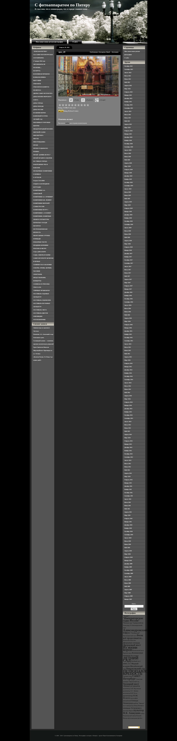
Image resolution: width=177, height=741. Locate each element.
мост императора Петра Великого (133, 705)
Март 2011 (127, 515)
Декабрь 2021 (128, 98)
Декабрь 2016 (128, 292)
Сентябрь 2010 (128, 534)
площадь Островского (132, 708)
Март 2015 (127, 360)
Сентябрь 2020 (128, 147)
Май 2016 (127, 315)
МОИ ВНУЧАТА (38, 135)
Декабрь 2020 (128, 137)
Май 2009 (127, 586)
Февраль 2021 (128, 130)
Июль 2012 (127, 463)
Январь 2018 (128, 250)
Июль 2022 (127, 76)
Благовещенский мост (129, 635)
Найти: (134, 604)
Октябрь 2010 (128, 531)
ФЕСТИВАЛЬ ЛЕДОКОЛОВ (42, 300)
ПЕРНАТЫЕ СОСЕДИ (40, 222)
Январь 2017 (128, 289)
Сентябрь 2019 (128, 185)
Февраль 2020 (128, 169)
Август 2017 (127, 266)
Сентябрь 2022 (128, 69)
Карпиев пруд (127, 653)
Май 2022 (127, 82)
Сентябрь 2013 (128, 418)
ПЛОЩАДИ (37, 239)
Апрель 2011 (128, 512)
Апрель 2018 (128, 240)
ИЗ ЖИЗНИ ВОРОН (39, 112)
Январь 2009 (128, 599)
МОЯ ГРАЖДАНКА (39, 142)
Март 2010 (127, 554)
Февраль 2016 (128, 324)
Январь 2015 (128, 366)
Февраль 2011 (128, 518)
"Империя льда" (128, 623)
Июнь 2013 (127, 428)
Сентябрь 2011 (128, 496)
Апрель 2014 (128, 395)
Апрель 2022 (128, 85)
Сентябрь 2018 (128, 224)
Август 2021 (127, 111)
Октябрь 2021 (128, 105)
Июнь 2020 (127, 156)
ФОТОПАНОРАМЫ (39, 319)
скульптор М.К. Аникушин (133, 711)
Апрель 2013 (128, 434)
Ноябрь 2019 (128, 179)
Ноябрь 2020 (128, 140)
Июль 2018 (127, 231)
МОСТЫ (36, 138)
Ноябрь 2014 (128, 373)
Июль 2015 (127, 347)
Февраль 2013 (128, 441)
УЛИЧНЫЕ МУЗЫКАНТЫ (41, 290)
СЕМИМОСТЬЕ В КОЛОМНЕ (42, 264)
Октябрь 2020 (128, 143)
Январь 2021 (128, 134)
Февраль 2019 (128, 208)
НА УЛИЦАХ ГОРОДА (40, 161)
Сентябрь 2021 (128, 108)
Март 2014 (127, 399)
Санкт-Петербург (132, 677)
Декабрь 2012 (128, 447)
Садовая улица (127, 676)
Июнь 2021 (127, 118)
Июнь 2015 (127, 350)
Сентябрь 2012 (128, 457)
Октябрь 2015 (128, 337)
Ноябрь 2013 (128, 412)
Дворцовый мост (132, 645)
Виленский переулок (129, 640)
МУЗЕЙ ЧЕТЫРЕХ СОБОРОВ (42, 158)
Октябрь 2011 (128, 492)
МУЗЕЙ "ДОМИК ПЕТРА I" (42, 154)
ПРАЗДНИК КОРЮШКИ (40, 245)
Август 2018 (127, 227)
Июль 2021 (127, 114)
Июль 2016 (127, 308)
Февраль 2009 (128, 596)
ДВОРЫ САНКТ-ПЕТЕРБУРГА (42, 93)
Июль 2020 (127, 153)
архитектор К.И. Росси (130, 693)
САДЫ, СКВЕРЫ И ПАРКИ (41, 255)
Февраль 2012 (128, 479)
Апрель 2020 (128, 163)
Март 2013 (127, 437)
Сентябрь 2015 (128, 340)
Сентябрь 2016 (128, 302)
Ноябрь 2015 (128, 334)
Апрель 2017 (128, 279)
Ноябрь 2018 (128, 218)
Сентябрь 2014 (128, 379)
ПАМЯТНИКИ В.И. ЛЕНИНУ (42, 200)
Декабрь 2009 (128, 563)
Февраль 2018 (128, 247)
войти (67, 123)
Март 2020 (127, 166)
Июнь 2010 (127, 544)
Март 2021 (127, 127)
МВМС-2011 (127, 663)
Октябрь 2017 (128, 260)
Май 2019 (127, 198)
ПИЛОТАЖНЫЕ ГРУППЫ (41, 235)
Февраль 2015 (128, 363)
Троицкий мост (131, 684)
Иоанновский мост (138, 650)
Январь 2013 (128, 444)
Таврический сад (134, 681)
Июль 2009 (127, 580)
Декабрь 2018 (128, 214)
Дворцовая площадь (131, 643)
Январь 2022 (128, 95)
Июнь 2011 (127, 505)
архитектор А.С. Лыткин (130, 691)
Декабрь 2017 (128, 253)
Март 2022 (127, 88)
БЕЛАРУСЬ (36, 70)
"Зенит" (126, 616)
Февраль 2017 (128, 286)
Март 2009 (127, 593)
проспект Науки (128, 710)
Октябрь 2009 (128, 570)
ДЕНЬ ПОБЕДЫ (38, 106)
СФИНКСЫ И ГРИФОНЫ (41, 284)
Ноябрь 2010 (128, 528)
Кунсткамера (135, 655)
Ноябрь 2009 (128, 567)
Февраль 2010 (128, 557)
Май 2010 (127, 547)
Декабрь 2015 (128, 331)
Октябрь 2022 (128, 66)
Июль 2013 (127, 424)
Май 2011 (127, 509)
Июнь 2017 (127, 273)
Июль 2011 (127, 502)
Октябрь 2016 (128, 298)
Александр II (127, 625)
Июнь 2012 (127, 467)
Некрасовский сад (135, 668)
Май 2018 (127, 237)
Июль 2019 (127, 192)
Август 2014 (127, 382)
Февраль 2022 (128, 92)
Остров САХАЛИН (39, 180)
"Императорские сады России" (133, 619)
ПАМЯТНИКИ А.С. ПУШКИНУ (43, 196)
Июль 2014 (127, 386)
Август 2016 (127, 305)
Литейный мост (136, 661)
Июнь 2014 (127, 389)
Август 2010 (127, 538)
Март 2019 (127, 205)
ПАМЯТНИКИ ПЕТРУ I (40, 209)
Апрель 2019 (128, 202)
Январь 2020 (128, 172)
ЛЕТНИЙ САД (37, 119)
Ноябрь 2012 (128, 450)
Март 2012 (127, 476)
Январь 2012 (128, 483)
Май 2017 (127, 276)
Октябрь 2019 (128, 182)
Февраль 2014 (128, 402)
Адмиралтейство (138, 623)
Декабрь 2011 (128, 486)
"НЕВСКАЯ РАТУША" (40, 51)
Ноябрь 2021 (128, 101)
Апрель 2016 (128, 318)
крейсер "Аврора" (138, 703)
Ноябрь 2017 (128, 256)
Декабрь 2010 (128, 525)
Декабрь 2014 (128, 370)
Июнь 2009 (127, 583)
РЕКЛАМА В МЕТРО (39, 248)
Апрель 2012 (128, 473)
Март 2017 (127, 282)
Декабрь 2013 (128, 408)
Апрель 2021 (128, 124)
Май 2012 (127, 470)
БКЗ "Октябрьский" (134, 633)
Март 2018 (127, 244)
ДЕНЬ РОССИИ (38, 109)
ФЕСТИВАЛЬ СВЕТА (40, 310)
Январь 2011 (128, 521)
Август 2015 (127, 344)
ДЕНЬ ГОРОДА (38, 103)
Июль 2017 (127, 269)
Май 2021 (127, 121)
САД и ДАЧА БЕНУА (39, 251)
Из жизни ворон (130, 648)
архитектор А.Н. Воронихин (132, 688)
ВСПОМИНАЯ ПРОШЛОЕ (41, 74)
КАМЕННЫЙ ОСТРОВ (40, 116)
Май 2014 (127, 392)
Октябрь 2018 (128, 221)
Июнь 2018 (127, 234)
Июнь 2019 (127, 195)
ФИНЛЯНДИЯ (37, 316)
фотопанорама (132, 718)
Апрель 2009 (128, 589)
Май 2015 (127, 353)
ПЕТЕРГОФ (37, 226)
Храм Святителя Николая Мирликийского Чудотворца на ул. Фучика (42, 350)
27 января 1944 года (39, 61)
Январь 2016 (128, 328)
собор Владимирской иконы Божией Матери (133, 716)
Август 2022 (127, 72)
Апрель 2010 (128, 551)
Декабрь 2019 (128, 176)
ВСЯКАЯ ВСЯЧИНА (39, 77)
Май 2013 (127, 431)
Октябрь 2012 (128, 454)
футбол (140, 718)
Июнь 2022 (127, 79)
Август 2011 (127, 499)
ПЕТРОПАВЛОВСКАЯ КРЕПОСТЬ (142, 672)
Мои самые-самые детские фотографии (49, 42)
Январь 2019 (128, 211)
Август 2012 (127, 460)
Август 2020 (127, 150)
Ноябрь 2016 (128, 295)
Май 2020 (127, 160)
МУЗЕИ (35, 145)
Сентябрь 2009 (128, 573)
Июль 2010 (127, 541)
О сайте (75, 42)
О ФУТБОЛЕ (37, 177)
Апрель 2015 (128, 357)
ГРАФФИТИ (37, 83)
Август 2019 (127, 189)
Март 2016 (127, 321)
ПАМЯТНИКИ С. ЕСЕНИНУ (42, 213)
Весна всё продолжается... (133, 636)
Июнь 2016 (127, 311)
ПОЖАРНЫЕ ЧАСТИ (40, 242)
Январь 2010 (128, 560)
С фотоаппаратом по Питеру (62, 5)
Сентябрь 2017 (128, 263)
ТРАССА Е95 (37, 287)
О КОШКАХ (37, 174)
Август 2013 (127, 421)
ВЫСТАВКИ (37, 80)
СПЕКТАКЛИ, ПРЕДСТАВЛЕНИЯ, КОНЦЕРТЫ (39, 278)
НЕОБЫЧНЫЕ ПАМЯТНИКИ (42, 171)
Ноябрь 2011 (128, 489)
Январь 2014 (128, 405)
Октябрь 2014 (128, 376)
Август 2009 (127, 576)
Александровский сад (135, 631)
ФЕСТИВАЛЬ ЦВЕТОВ (40, 313)
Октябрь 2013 (128, 415)
